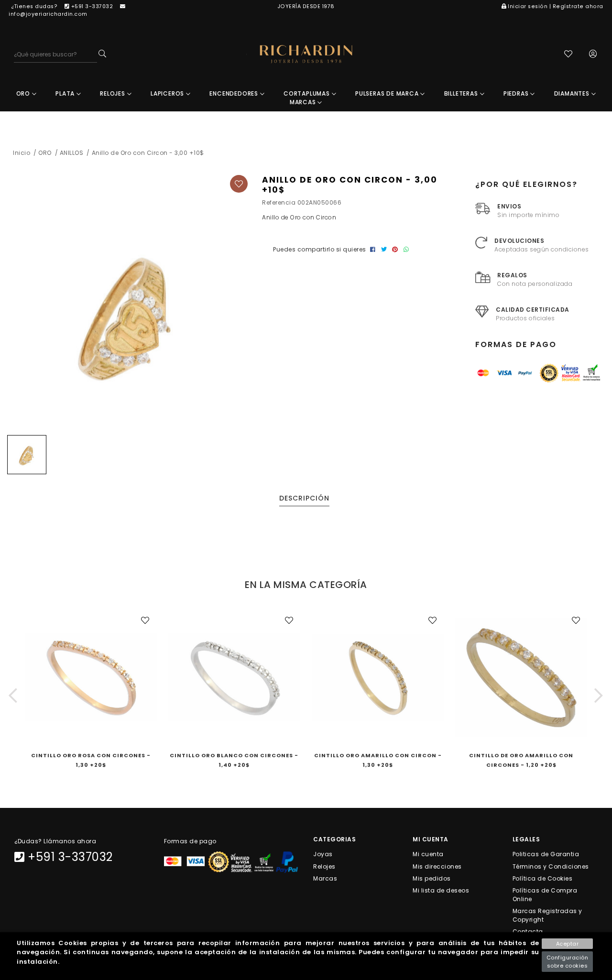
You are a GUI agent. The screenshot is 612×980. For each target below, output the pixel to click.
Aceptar (567, 943)
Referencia (278, 202)
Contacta (528, 931)
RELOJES (113, 93)
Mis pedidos (432, 878)
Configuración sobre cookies (567, 961)
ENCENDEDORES (234, 93)
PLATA (65, 93)
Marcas (325, 878)
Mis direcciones (437, 866)
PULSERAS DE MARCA (387, 93)
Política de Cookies (543, 878)
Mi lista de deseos (441, 890)
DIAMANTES (572, 93)
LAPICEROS (168, 93)
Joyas (323, 854)
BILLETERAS (462, 93)
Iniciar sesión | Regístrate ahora (555, 6)
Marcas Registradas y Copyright (547, 915)
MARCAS (304, 102)
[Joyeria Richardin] (306, 54)
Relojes (324, 866)
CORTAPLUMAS (308, 93)
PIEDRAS (516, 93)
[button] (13, 695)
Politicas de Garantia (546, 854)
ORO (24, 93)
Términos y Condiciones (551, 866)
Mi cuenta (428, 854)
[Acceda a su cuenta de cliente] (593, 55)
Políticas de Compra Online (545, 894)
